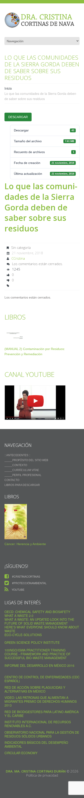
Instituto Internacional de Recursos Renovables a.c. (37, 724)
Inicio (8, 88)
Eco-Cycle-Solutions (23, 634)
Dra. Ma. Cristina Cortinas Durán (36, 771)
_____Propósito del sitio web (26, 460)
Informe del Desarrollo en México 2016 (39, 665)
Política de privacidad (42, 775)
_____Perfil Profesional (22, 475)
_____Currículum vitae (21, 470)
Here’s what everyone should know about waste (41, 629)
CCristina (18, 258)
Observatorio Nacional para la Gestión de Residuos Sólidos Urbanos (41, 734)
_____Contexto (15, 465)
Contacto (11, 480)
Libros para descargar (22, 485)
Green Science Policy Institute (32, 642)
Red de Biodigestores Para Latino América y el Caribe (41, 713)
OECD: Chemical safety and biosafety (37, 611)
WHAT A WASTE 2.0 (18, 615)
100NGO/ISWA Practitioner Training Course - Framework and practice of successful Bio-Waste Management (37, 654)
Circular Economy (20, 753)
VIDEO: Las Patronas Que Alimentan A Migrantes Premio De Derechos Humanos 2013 (40, 701)
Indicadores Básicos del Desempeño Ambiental (36, 744)
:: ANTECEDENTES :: (17, 455)
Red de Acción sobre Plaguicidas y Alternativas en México (34, 689)
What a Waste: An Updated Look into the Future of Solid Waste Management (39, 621)
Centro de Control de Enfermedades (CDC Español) (42, 679)
